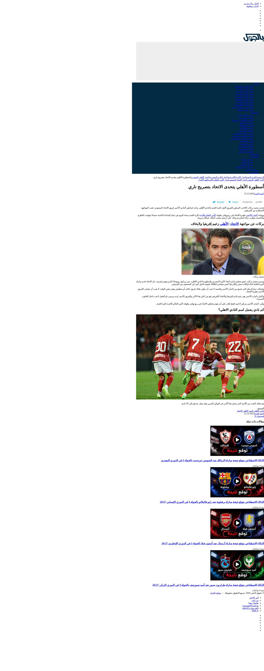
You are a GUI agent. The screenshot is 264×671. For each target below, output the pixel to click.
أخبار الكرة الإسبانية (244, 94)
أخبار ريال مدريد (251, 3)
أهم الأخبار (203, 180)
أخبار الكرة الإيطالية (244, 99)
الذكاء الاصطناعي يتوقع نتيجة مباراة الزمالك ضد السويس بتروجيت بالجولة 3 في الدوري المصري (212, 460)
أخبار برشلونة (252, 6)
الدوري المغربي (246, 144)
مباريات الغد (247, 162)
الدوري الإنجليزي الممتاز (242, 120)
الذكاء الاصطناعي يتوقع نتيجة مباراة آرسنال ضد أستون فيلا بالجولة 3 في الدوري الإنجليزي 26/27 (213, 543)
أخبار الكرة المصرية (244, 89)
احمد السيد (259, 193)
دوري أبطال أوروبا (245, 115)
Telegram (220, 202)
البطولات (254, 112)
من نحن (254, 600)
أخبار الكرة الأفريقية (237, 177)
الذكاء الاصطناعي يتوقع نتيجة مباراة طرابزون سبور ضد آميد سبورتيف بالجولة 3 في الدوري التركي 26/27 (208, 585)
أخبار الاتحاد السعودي (238, 180)
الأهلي (224, 224)
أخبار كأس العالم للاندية (218, 180)
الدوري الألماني (246, 128)
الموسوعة (253, 172)
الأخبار (255, 84)
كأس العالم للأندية (208, 215)
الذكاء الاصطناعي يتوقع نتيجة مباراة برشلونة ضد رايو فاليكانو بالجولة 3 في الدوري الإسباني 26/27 (212, 502)
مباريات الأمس (246, 164)
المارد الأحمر (252, 215)
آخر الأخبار (253, 598)
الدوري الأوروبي (246, 118)
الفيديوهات (253, 154)
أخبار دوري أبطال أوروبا (242, 107)
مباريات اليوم (247, 159)
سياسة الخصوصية (250, 605)
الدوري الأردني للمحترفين (241, 138)
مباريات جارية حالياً (244, 167)
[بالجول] (253, 40)
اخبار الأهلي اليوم (256, 411)
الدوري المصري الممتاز (242, 136)
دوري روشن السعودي (243, 133)
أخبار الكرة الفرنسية (244, 105)
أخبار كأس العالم (245, 110)
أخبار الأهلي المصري (200, 177)
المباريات (254, 157)
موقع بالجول (215, 593)
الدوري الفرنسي (245, 131)
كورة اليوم (251, 177)
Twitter (235, 202)
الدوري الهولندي (246, 149)
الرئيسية (260, 177)
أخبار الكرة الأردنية (244, 91)
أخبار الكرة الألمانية (244, 102)
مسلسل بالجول (251, 170)
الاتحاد (234, 224)
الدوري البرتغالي (245, 151)
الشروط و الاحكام (250, 608)
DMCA (255, 611)
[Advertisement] (200, 61)
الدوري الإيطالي (246, 125)
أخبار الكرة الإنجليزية (244, 97)
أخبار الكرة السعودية (244, 86)
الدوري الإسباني (246, 123)
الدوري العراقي (246, 141)
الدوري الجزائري (245, 146)
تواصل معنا (253, 603)
